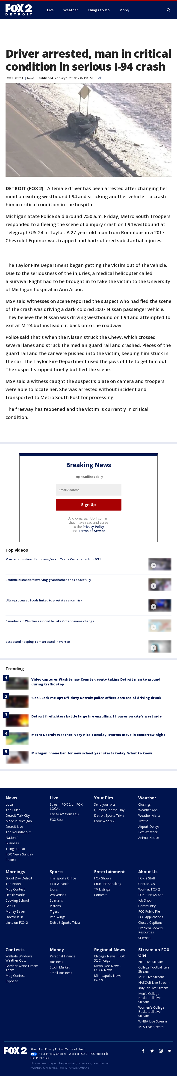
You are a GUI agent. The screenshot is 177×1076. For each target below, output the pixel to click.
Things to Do (15, 848)
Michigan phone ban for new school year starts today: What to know (91, 753)
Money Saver (15, 911)
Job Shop (145, 900)
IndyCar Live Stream (153, 988)
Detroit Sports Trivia (109, 815)
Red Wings (57, 917)
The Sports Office (63, 878)
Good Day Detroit (19, 878)
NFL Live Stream (150, 961)
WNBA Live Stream (152, 1021)
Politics (11, 860)
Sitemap (144, 938)
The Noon (13, 884)
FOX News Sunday (19, 854)
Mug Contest (15, 889)
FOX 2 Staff (146, 878)
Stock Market (60, 967)
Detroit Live (14, 826)
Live (54, 798)
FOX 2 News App (150, 895)
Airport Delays (148, 826)
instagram (161, 1051)
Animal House (148, 837)
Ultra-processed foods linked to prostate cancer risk (44, 600)
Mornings (15, 871)
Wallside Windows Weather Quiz (19, 958)
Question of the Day (109, 810)
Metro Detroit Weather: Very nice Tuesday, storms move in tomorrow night (98, 734)
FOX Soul (56, 819)
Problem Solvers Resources (150, 930)
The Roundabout (18, 832)
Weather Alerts (149, 815)
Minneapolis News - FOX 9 (109, 977)
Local (10, 804)
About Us (147, 871)
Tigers (54, 911)
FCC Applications (150, 917)
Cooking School (17, 900)
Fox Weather (147, 832)
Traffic (143, 821)
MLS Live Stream (151, 1027)
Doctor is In (14, 917)
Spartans (56, 900)
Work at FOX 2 (149, 889)
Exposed (12, 981)
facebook (143, 1051)
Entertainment (109, 871)
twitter (152, 1051)
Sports (56, 871)
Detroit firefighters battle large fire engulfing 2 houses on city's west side (96, 716)
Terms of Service (91, 531)
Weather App (148, 810)
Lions (54, 889)
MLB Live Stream (151, 977)
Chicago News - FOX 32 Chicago (109, 958)
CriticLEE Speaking (107, 884)
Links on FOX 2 (17, 922)
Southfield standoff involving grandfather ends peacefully (48, 580)
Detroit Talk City (18, 815)
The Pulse (13, 810)
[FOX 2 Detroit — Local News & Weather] (21, 9)
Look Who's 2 (104, 821)
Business (12, 843)
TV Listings (102, 889)
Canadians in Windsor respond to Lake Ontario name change (50, 621)
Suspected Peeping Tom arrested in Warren (38, 642)
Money (57, 949)
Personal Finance (62, 956)
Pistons (55, 906)
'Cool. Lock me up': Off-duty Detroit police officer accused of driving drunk (96, 698)
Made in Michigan (19, 821)
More (123, 10)
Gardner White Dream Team (22, 968)
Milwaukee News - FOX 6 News (107, 968)
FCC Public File (149, 911)
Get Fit (10, 906)
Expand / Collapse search (168, 10)
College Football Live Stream (153, 969)
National (12, 837)
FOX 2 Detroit (14, 78)
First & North (59, 884)
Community (147, 906)
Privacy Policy (93, 526)
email (169, 1051)
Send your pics (105, 804)
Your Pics (103, 798)
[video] (159, 564)
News (30, 78)
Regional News (109, 949)
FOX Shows (102, 878)
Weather (147, 798)
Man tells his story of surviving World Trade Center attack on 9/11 (53, 559)
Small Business (61, 973)
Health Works (16, 895)
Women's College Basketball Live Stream (151, 1011)
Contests (100, 895)
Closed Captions (150, 922)
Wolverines (58, 895)
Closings (144, 804)
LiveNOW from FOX (64, 814)
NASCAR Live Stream (154, 982)
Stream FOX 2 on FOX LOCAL (66, 806)
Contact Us (146, 884)
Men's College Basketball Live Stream (149, 997)
